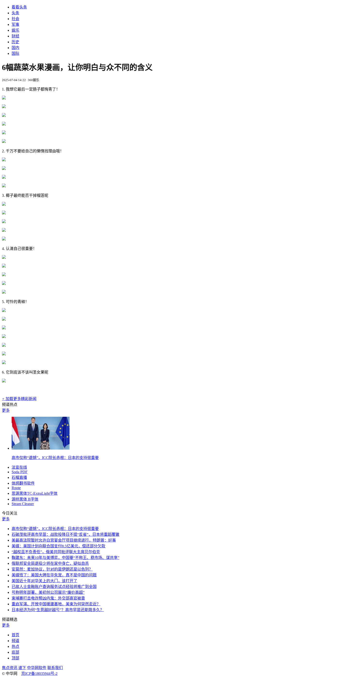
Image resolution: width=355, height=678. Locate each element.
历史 (15, 42)
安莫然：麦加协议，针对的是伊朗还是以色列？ (52, 569)
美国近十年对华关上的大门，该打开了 (44, 581)
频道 (15, 641)
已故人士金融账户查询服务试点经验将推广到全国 (54, 587)
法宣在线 (19, 467)
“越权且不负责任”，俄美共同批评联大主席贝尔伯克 (56, 552)
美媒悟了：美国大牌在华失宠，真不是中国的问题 (54, 575)
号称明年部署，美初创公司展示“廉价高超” (48, 592)
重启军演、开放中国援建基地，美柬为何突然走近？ (56, 604)
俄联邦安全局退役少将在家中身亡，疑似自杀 (50, 563)
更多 (6, 410)
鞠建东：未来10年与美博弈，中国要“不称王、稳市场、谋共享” (65, 558)
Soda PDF (20, 472)
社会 (15, 19)
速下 (22, 668)
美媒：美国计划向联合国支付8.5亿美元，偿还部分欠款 (58, 546)
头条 (15, 13)
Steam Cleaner (23, 504)
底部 (15, 652)
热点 (15, 646)
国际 (15, 53)
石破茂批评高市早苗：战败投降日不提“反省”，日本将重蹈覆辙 (65, 534)
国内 (15, 48)
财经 (15, 36)
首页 (15, 635)
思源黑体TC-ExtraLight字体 (34, 493)
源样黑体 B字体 (25, 499)
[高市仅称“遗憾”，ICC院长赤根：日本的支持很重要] (41, 448)
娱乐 (15, 30)
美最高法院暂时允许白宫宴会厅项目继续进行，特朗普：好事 (64, 540)
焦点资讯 (9, 668)
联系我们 (55, 668)
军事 (15, 24)
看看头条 (19, 7)
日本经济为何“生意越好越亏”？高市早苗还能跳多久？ (58, 610)
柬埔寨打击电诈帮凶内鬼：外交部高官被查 (48, 598)
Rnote (16, 488)
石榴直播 (19, 477)
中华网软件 (36, 668)
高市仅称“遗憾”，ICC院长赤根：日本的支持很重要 (55, 458)
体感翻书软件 (23, 483)
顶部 (15, 658)
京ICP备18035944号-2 (39, 673)
